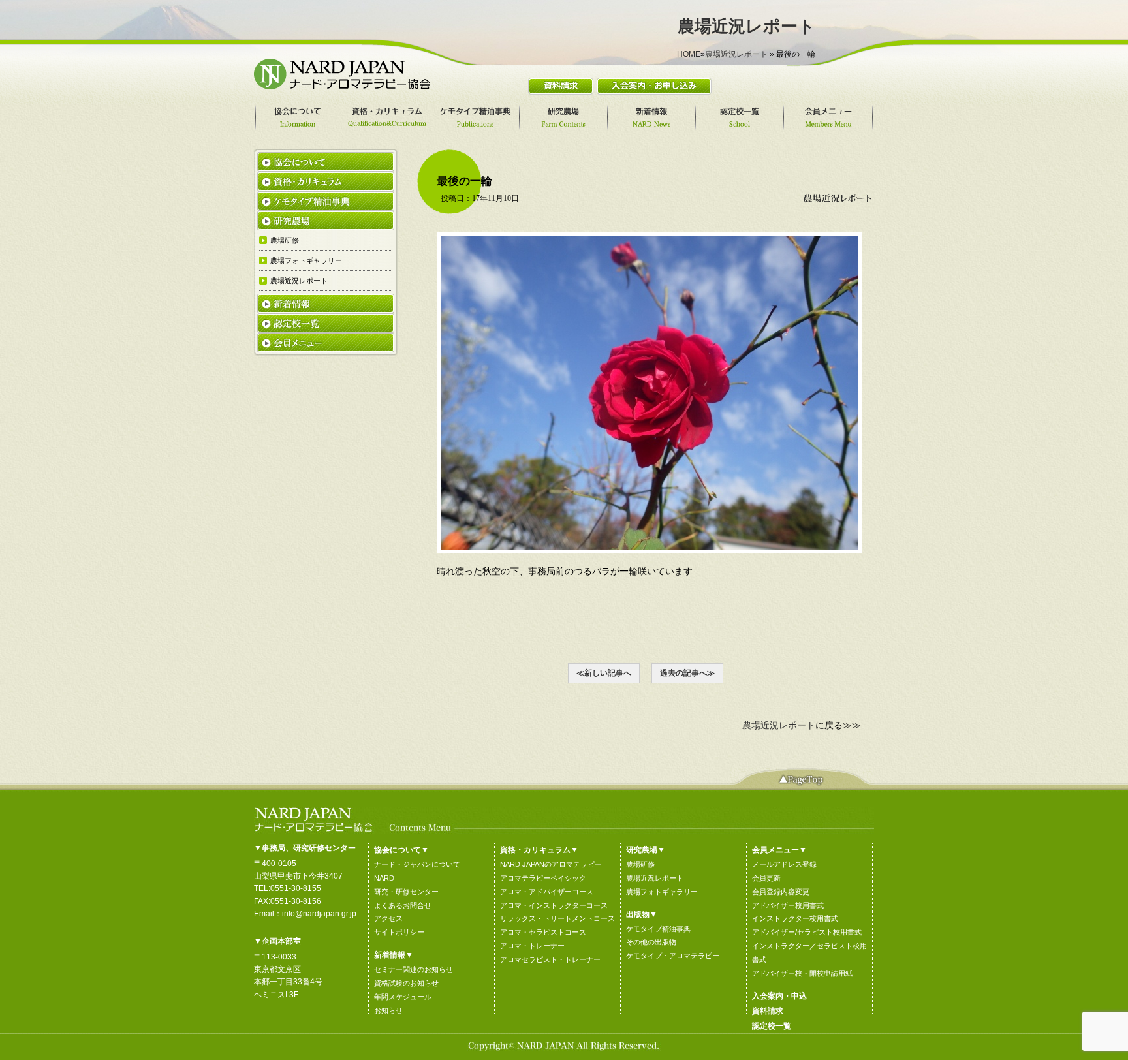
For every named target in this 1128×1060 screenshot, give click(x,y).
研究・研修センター (406, 892)
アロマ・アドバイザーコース (546, 892)
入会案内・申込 (779, 996)
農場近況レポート (736, 54)
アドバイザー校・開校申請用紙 (802, 973)
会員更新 (766, 878)
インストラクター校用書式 (795, 918)
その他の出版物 (651, 942)
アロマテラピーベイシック (543, 878)
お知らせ (388, 1010)
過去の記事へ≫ (687, 673)
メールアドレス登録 (784, 864)
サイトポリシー (399, 932)
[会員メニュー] (830, 117)
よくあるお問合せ (402, 905)
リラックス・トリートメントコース (557, 918)
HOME (688, 54)
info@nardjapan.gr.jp (319, 913)
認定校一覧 (771, 1026)
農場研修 (640, 864)
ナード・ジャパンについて (417, 864)
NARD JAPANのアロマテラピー (551, 864)
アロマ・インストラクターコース (554, 905)
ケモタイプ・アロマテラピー (672, 955)
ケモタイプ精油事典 (658, 929)
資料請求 (767, 1011)
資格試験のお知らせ (406, 983)
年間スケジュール (402, 997)
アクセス (388, 918)
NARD (384, 878)
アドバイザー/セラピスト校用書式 (807, 932)
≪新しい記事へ (603, 673)
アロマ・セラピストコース (543, 932)
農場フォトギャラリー (662, 892)
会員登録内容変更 (780, 892)
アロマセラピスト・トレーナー (550, 959)
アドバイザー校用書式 (788, 905)
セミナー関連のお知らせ (413, 969)
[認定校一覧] (741, 117)
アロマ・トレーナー (532, 946)
